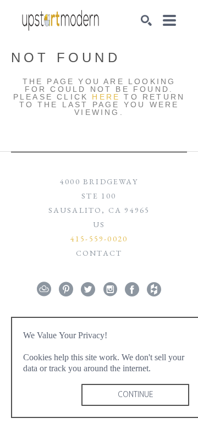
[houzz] (154, 289)
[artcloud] (44, 289)
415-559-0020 (99, 239)
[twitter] (88, 289)
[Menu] (169, 20)
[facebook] (132, 289)
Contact (99, 253)
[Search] (146, 20)
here (106, 96)
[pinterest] (66, 289)
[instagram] (110, 289)
